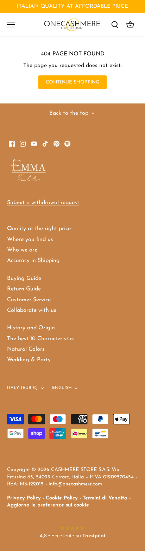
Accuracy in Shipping (33, 260)
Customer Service (29, 300)
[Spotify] (67, 143)
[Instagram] (23, 143)
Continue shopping (72, 82)
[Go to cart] (130, 24)
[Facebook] (12, 143)
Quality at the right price (39, 228)
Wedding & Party (29, 360)
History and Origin (31, 328)
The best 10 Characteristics (41, 339)
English (62, 388)
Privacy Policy (24, 498)
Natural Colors (26, 349)
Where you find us (30, 239)
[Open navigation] (11, 24)
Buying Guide (24, 278)
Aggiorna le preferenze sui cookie (48, 505)
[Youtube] (34, 143)
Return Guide (24, 289)
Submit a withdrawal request (43, 203)
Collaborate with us (31, 310)
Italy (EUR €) (22, 388)
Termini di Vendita (105, 498)
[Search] (114, 24)
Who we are (22, 250)
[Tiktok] (45, 143)
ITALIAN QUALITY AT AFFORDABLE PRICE (72, 6)
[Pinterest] (56, 143)
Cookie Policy (62, 498)
